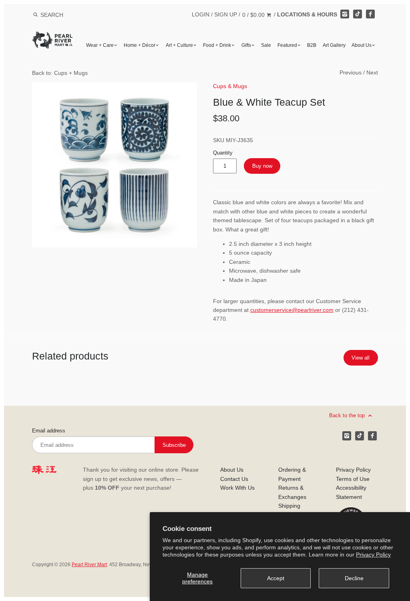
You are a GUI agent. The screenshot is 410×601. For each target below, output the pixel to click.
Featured (287, 45)
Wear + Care (100, 45)
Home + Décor (139, 45)
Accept (275, 578)
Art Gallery (334, 45)
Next (372, 72)
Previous (351, 72)
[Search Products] (35, 15)
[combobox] (62, 14)
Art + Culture (179, 45)
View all (361, 358)
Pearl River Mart (89, 564)
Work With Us (237, 487)
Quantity (223, 153)
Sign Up (225, 14)
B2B (311, 45)
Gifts (246, 45)
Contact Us (234, 479)
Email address (48, 431)
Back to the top (347, 415)
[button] (114, 164)
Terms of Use (353, 479)
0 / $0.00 (254, 15)
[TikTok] (357, 14)
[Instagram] (344, 14)
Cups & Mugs (230, 86)
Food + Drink (217, 45)
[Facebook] (370, 14)
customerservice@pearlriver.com (292, 310)
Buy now (262, 166)
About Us (362, 45)
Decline (354, 578)
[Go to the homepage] (52, 37)
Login (200, 14)
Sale (266, 45)
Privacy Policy (373, 554)
